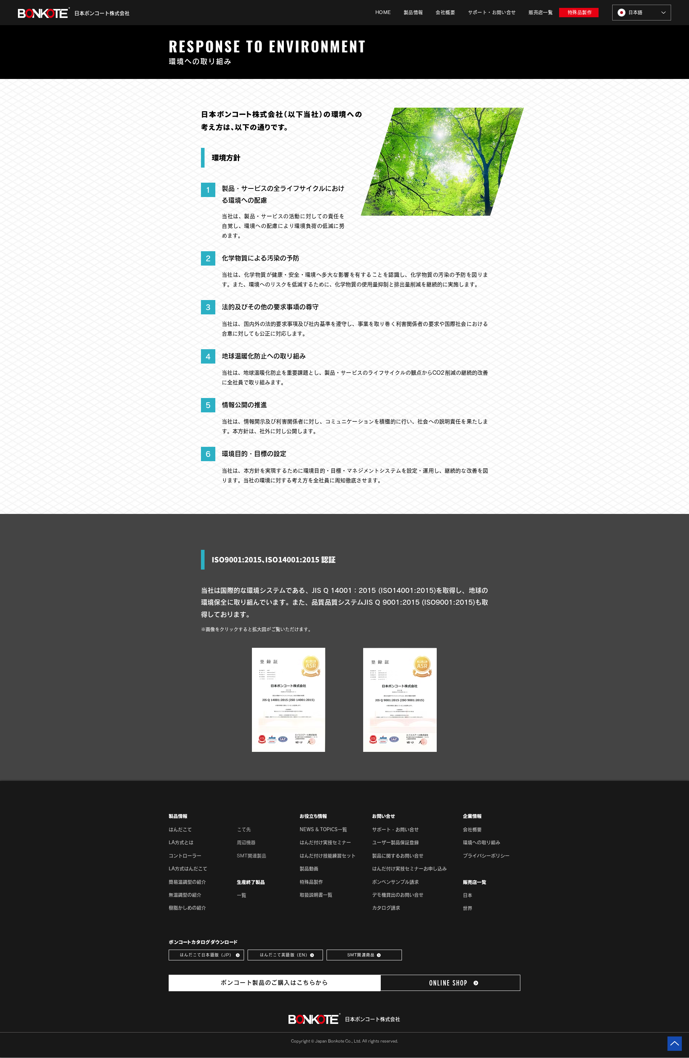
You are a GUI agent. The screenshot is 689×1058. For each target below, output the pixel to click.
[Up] (674, 1043)
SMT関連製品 (251, 855)
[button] (413, 12)
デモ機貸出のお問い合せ (397, 895)
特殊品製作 (311, 882)
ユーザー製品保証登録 (395, 842)
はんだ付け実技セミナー (325, 842)
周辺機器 (246, 842)
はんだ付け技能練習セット (328, 855)
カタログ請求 (386, 907)
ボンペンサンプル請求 (395, 882)
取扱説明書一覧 (316, 895)
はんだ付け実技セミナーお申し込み (409, 868)
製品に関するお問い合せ (397, 855)
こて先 (244, 829)
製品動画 (309, 868)
